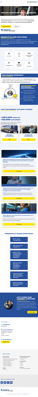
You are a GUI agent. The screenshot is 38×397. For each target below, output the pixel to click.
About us (17, 26)
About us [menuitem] (21, 362)
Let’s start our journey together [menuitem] (25, 368)
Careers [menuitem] (21, 363)
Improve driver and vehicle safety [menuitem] (8, 360)
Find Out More (32, 312)
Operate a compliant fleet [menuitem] (7, 365)
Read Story (19, 171)
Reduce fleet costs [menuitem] (6, 357)
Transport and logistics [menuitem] (24, 357)
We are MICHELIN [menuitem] (23, 361)
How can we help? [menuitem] (6, 356)
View (9, 139)
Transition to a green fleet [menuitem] (7, 364)
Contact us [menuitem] (22, 367)
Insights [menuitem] (4, 367)
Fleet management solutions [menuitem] (25, 356)
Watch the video (6, 26)
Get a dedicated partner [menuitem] (7, 361)
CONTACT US (6, 341)
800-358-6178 (4, 326)
